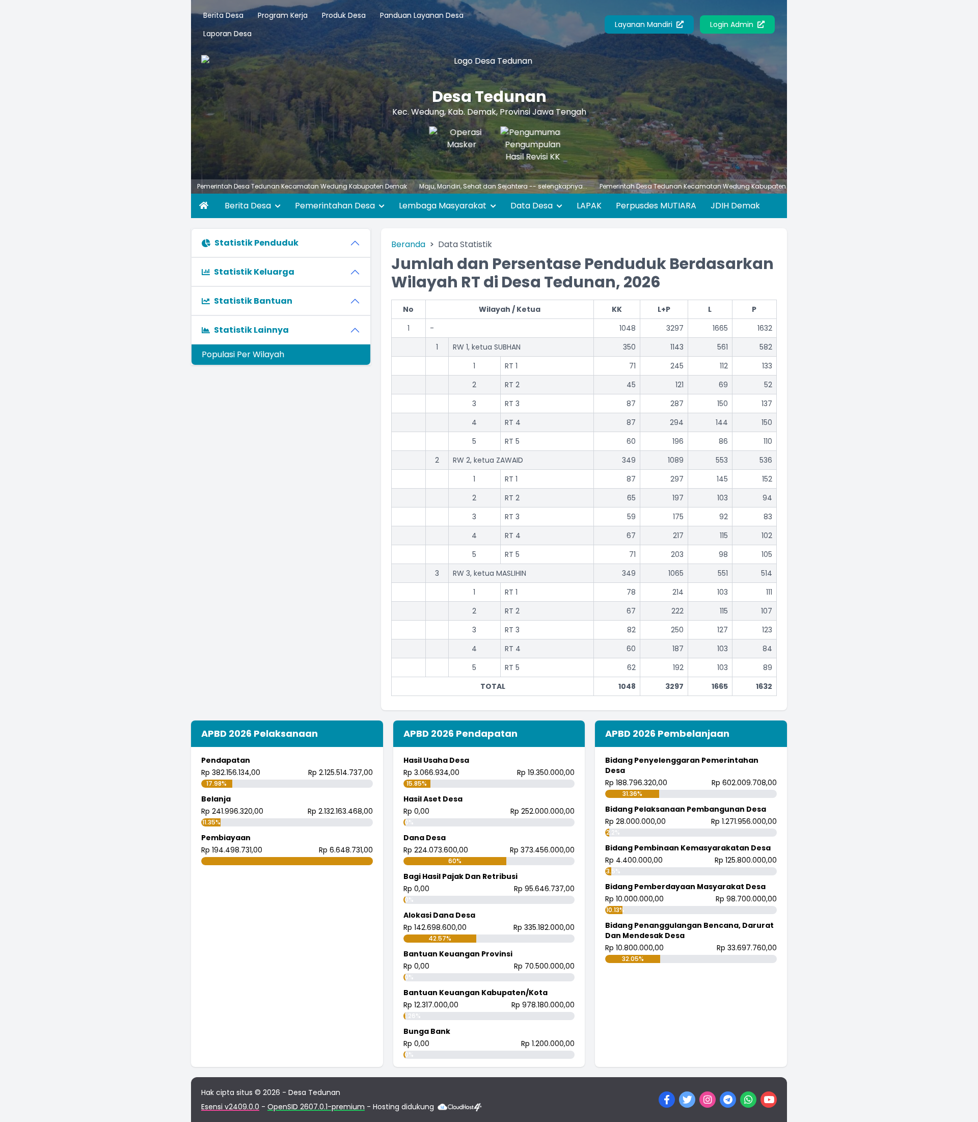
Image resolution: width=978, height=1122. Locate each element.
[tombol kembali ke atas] (957, 1101)
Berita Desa (223, 15)
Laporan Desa (227, 34)
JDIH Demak (735, 205)
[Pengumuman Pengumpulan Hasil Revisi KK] (519, 146)
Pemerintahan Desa (336, 205)
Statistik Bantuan (253, 301)
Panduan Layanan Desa (422, 15)
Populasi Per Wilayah (243, 354)
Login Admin (732, 24)
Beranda (408, 244)
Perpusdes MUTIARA (656, 205)
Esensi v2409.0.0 (230, 1107)
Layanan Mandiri (644, 24)
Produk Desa (344, 15)
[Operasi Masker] (448, 146)
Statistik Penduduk (256, 243)
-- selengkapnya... (539, 186)
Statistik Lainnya (251, 330)
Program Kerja (283, 15)
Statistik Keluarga (254, 272)
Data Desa (532, 205)
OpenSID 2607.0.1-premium (316, 1107)
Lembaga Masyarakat (443, 205)
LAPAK (589, 205)
